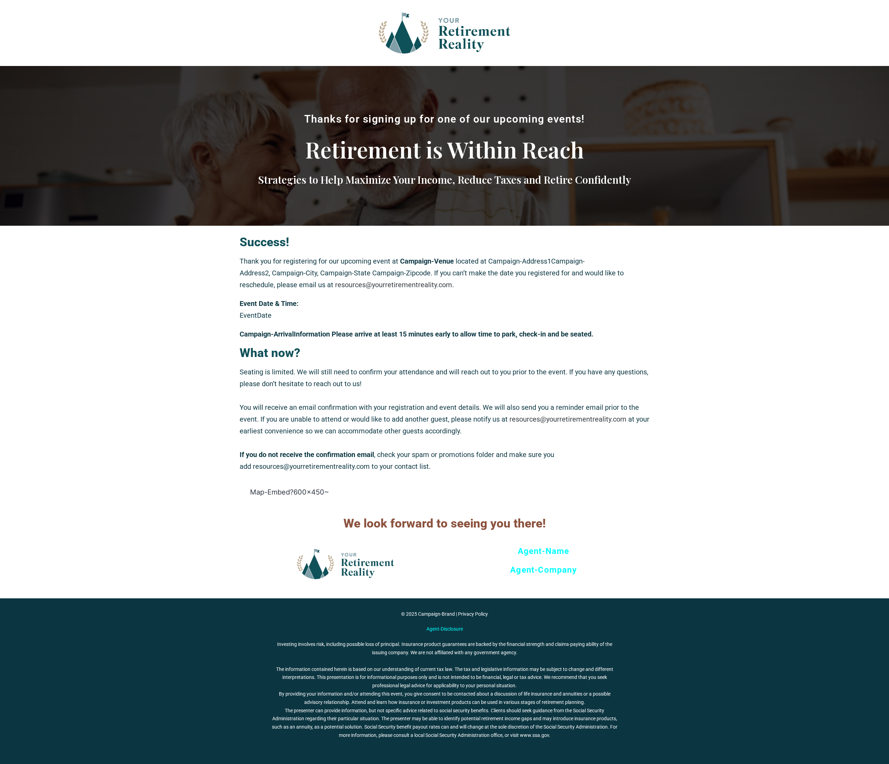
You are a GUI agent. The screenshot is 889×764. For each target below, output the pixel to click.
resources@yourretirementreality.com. (394, 285)
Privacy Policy (473, 614)
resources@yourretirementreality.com (567, 419)
